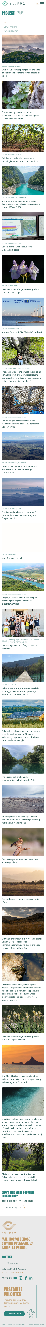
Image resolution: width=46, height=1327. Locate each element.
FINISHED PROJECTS (13, 1208)
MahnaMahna (40, 1324)
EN (38, 4)
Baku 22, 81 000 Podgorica (14, 1269)
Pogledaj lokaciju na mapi (13, 1272)
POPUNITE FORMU (14, 1314)
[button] (42, 3)
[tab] (23, 23)
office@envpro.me (10, 1263)
